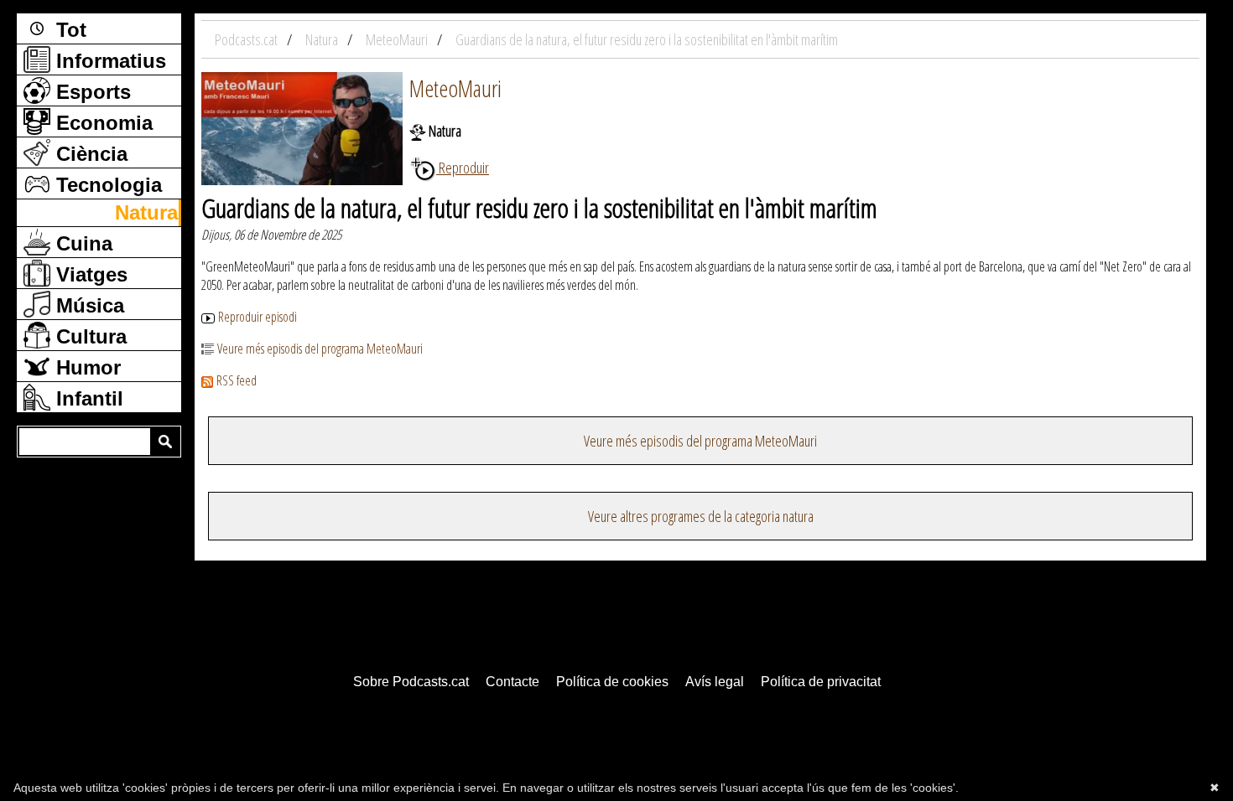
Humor (85, 367)
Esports (90, 91)
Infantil (86, 398)
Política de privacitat (821, 681)
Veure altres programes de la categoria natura (701, 516)
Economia (101, 122)
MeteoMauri (455, 88)
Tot (68, 29)
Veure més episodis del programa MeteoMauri (320, 348)
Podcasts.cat (247, 39)
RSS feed (236, 380)
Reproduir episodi (257, 316)
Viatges (88, 274)
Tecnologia (106, 184)
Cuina (81, 243)
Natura (146, 212)
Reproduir (462, 168)
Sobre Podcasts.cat (411, 681)
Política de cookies (612, 681)
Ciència (88, 153)
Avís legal (714, 681)
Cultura (88, 336)
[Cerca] (165, 441)
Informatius (108, 60)
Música (87, 305)
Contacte (512, 681)
